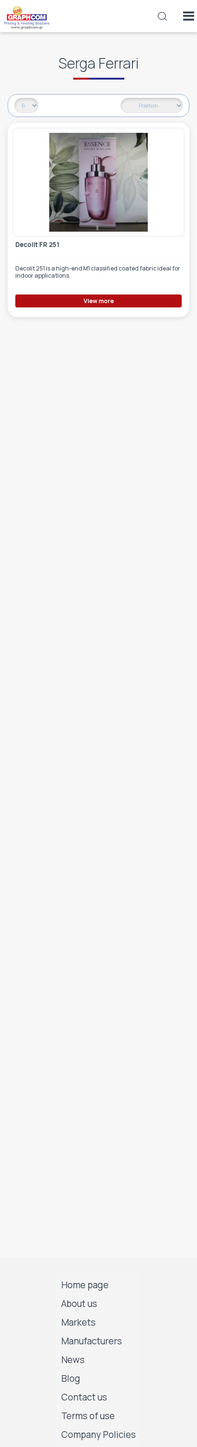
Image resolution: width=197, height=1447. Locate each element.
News (73, 1359)
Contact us (84, 1397)
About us (79, 1303)
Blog (70, 1378)
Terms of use (88, 1416)
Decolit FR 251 (37, 245)
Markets (78, 1322)
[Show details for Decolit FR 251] (98, 182)
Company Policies (98, 1434)
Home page (85, 1285)
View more (99, 301)
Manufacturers (91, 1341)
